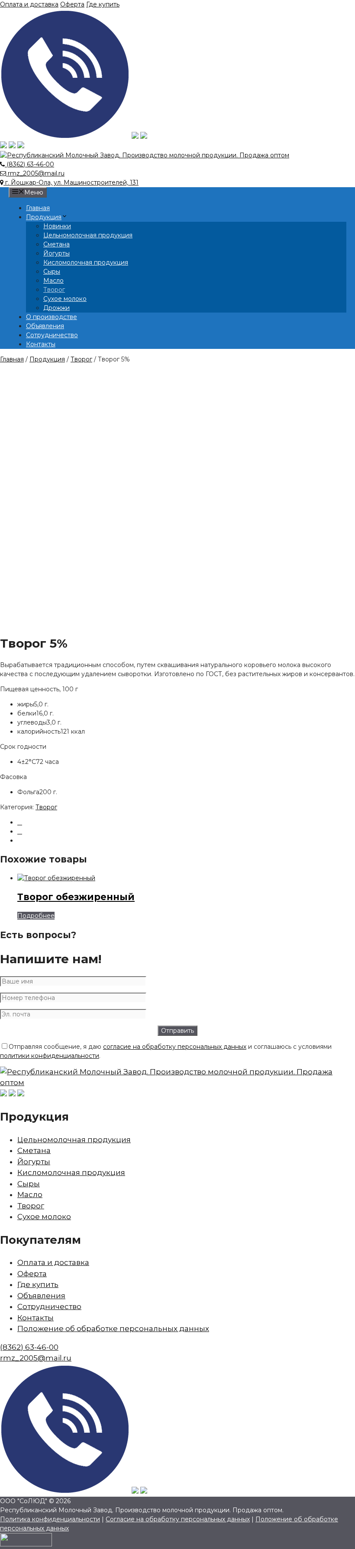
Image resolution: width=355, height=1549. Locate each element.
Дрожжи (56, 308)
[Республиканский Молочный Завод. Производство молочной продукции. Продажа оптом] (144, 155)
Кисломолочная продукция (85, 262)
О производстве (51, 317)
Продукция (43, 217)
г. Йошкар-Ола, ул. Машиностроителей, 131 (71, 182)
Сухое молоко (65, 299)
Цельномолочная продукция (87, 235)
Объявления (45, 326)
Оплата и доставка (29, 4)
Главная (38, 208)
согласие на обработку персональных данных (174, 1047)
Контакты (40, 344)
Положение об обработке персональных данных (113, 1328)
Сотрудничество (52, 335)
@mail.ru (35, 1358)
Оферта (72, 4)
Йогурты (56, 253)
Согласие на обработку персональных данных (178, 1519)
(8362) (29, 1347)
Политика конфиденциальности (50, 1519)
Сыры (51, 271)
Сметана (56, 244)
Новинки (57, 226)
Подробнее (36, 916)
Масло (53, 280)
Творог (54, 290)
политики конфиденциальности (49, 1056)
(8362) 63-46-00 (29, 164)
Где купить (102, 4)
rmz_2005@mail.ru (35, 173)
